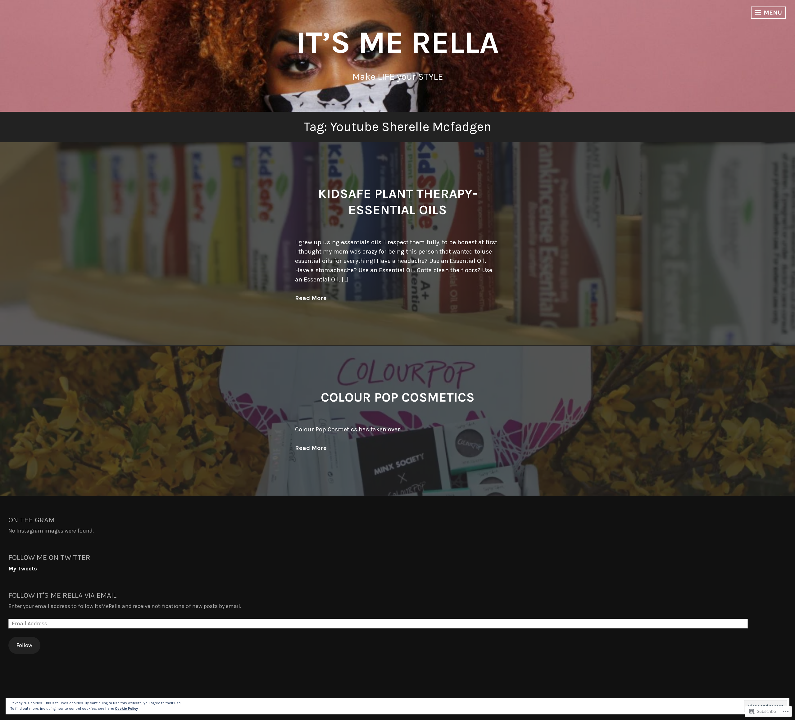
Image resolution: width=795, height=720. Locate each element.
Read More (311, 298)
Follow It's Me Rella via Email (62, 595)
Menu (772, 12)
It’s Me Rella (397, 42)
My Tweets (22, 568)
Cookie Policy (126, 708)
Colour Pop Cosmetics (398, 397)
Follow (24, 645)
